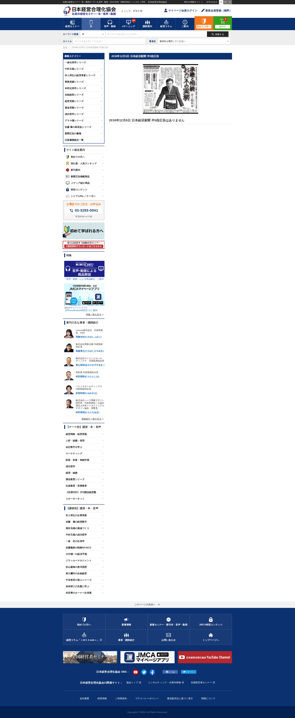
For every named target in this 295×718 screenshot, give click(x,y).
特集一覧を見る (95, 314)
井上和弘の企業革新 (76, 515)
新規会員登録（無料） (218, 10)
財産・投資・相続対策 (77, 460)
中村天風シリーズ (74, 69)
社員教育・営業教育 (76, 485)
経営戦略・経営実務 (76, 434)
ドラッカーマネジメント (79, 560)
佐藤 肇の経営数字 (76, 521)
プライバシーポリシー (147, 698)
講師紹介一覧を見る (93, 419)
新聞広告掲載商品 (80, 176)
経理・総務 (71, 472)
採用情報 (102, 698)
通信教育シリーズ (75, 479)
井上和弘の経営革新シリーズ (80, 75)
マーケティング (74, 453)
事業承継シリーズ (74, 81)
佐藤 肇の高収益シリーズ (78, 127)
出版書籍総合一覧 (74, 140)
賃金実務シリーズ (74, 107)
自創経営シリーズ (74, 94)
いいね (171, 672)
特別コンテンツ (79, 189)
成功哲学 (70, 466)
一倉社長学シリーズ (75, 62)
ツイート (189, 672)
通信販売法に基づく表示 (180, 698)
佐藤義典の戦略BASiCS (78, 547)
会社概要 (84, 698)
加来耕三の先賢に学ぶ (77, 586)
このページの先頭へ (147, 604)
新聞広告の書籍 (73, 133)
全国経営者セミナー (201, 682)
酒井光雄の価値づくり (77, 528)
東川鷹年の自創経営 (76, 573)
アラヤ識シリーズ (74, 120)
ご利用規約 (121, 698)
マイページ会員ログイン (182, 10)
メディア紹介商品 (78, 183)
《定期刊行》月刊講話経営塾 (81, 492)
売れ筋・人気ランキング (84, 163)
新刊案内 (75, 170)
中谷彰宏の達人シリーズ (79, 580)
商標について (208, 698)
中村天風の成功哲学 (76, 534)
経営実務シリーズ (74, 101)
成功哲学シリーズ (74, 114)
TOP (65, 47)
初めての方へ (78, 156)
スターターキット (75, 498)
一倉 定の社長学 (75, 541)
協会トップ (132, 682)
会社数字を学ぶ (74, 447)
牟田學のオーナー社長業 (79, 592)
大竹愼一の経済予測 (76, 554)
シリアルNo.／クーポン (83, 196)
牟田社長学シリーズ (75, 88)
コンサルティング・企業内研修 (164, 682)
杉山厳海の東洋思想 (76, 567)
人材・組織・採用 (75, 440)
